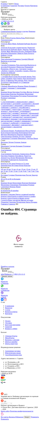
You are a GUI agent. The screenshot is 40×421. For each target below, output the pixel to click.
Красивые (15, 133)
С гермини (13, 107)
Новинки (32, 31)
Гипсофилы (19, 156)
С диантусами (16, 109)
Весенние (4, 142)
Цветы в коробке (11, 342)
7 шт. (29, 171)
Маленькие (5, 146)
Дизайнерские (20, 131)
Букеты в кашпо (17, 196)
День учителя (28, 80)
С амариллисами (21, 102)
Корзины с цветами (8, 194)
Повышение (29, 67)
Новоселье (20, 67)
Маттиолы (29, 158)
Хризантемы (23, 160)
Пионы (32, 154)
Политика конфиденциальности (21, 411)
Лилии (13, 158)
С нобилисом (6, 117)
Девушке (32, 49)
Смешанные (5, 138)
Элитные (29, 138)
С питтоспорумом (24, 119)
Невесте (20, 53)
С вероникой (18, 105)
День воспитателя (29, 78)
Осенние (17, 142)
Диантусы (27, 156)
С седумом (34, 121)
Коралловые (5, 94)
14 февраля (10, 80)
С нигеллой (34, 115)
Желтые (30, 92)
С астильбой (16, 104)
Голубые (23, 92)
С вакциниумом (7, 105)
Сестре (9, 55)
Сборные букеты (11, 336)
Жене (9, 51)
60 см (12, 179)
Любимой (28, 51)
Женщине (14, 51)
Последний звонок (25, 77)
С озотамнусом (16, 117)
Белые (10, 92)
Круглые (31, 133)
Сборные (28, 136)
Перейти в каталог (7, 266)
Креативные (23, 133)
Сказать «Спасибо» (15, 71)
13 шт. (15, 171)
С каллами (25, 109)
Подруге (31, 53)
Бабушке (14, 49)
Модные (4, 134)
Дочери (4, 51)
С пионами (13, 119)
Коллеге (21, 51)
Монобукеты (12, 134)
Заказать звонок (7, 26)
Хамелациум (14, 160)
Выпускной (13, 77)
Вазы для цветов (14, 200)
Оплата (27, 6)
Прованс (15, 136)
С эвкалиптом (17, 127)
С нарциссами (24, 115)
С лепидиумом (12, 111)
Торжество (5, 73)
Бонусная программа (12, 325)
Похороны (5, 69)
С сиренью (5, 123)
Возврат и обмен (11, 329)
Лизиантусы (5, 158)
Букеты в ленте (6, 198)
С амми (30, 102)
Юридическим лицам (13, 353)
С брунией (35, 104)
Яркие (35, 138)
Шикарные (22, 138)
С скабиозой (14, 123)
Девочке (26, 49)
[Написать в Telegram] (2, 24)
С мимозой (15, 115)
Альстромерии (6, 154)
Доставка (20, 6)
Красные (13, 94)
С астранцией (26, 104)
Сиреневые (11, 98)
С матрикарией (33, 113)
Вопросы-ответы (11, 312)
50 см (7, 179)
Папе (26, 53)
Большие (19, 146)
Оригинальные (6, 136)
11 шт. (20, 171)
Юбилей (12, 73)
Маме (34, 51)
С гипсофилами (23, 107)
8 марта (20, 78)
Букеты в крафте (29, 196)
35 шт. (23, 169)
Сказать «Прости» (29, 71)
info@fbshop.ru (6, 274)
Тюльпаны (5, 160)
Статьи (7, 310)
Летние (11, 142)
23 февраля (25, 82)
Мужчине (4, 53)
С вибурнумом (28, 105)
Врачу (20, 49)
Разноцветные (32, 96)
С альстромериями (8, 102)
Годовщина (11, 65)
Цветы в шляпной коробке (25, 194)
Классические (6, 133)
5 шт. (33, 171)
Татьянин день (11, 78)
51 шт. (14, 169)
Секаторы (12, 202)
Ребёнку (4, 55)
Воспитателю (6, 49)
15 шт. (11, 171)
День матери (19, 80)
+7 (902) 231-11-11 (18, 274)
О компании (5, 6)
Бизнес (12, 131)
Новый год (17, 82)
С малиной (23, 113)
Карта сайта (5, 411)
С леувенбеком (24, 111)
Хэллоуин (5, 82)
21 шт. (6, 171)
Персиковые (14, 96)
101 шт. (4, 169)
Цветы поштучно (11, 344)
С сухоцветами (24, 123)
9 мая (11, 82)
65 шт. (9, 169)
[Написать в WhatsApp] (5, 24)
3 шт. (37, 171)
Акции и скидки (22, 31)
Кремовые (21, 94)
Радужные (23, 96)
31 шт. (33, 169)
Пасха (3, 80)
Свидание (23, 69)
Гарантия (13, 6)
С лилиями (15, 113)
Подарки (34, 202)
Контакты (33, 6)
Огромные (27, 146)
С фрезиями (14, 125)
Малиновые (29, 94)
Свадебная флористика (13, 355)
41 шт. (18, 169)
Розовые (4, 98)
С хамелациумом (25, 125)
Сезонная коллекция (8, 31)
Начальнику (12, 53)
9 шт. (25, 171)
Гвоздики (4, 156)
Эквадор (34, 175)
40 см (3, 179)
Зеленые (36, 92)
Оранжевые (5, 96)
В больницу (11, 67)
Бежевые (4, 92)
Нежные (20, 134)
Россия (28, 175)
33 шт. (28, 169)
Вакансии (8, 308)
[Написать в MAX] (8, 24)
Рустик (22, 136)
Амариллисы (25, 154)
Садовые (11, 175)
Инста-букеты (30, 131)
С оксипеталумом (29, 117)
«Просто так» (14, 69)
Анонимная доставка (12, 351)
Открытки (5, 202)
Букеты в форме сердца (20, 198)
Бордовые (16, 92)
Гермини (11, 156)
